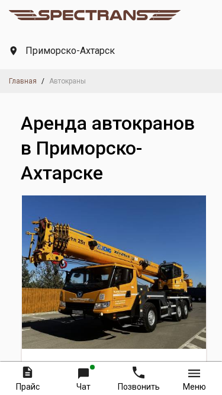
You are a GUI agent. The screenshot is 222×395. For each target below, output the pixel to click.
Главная (23, 81)
